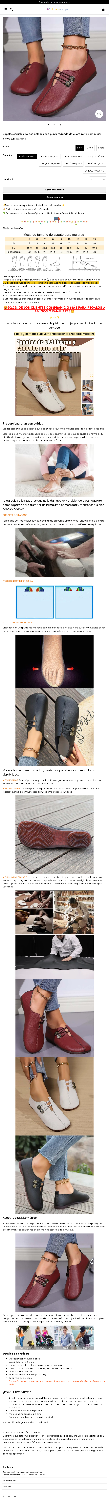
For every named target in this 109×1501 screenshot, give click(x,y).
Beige (90, 147)
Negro (101, 147)
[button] (6, 9)
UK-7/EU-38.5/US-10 (50, 163)
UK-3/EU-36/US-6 (26, 156)
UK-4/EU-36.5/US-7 (49, 156)
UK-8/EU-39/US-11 (73, 163)
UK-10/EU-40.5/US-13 (94, 170)
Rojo (79, 147)
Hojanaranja (12, 1497)
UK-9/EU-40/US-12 (95, 163)
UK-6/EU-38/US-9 (96, 156)
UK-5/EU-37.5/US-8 (73, 156)
